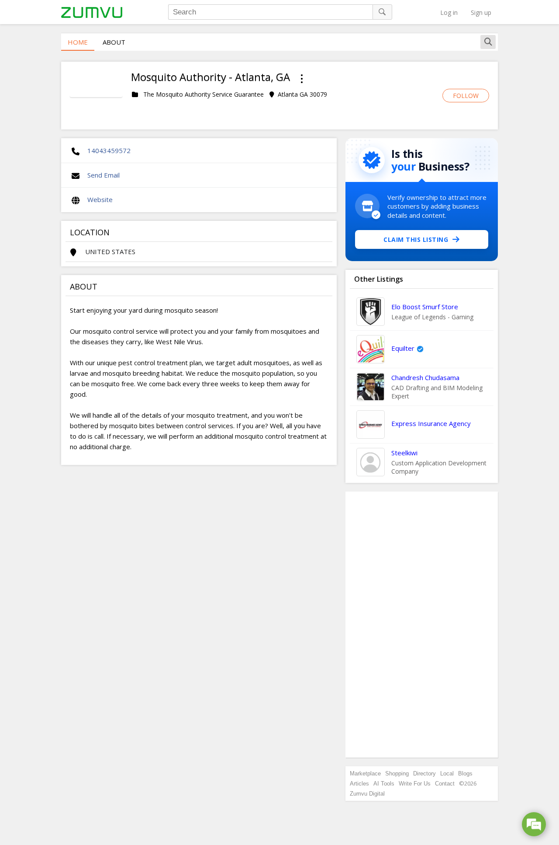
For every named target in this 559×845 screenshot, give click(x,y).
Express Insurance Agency (431, 423)
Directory (424, 773)
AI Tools (383, 783)
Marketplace (365, 773)
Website (100, 199)
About (114, 42)
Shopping (397, 773)
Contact (445, 783)
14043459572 (109, 150)
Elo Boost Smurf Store (424, 306)
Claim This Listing (415, 239)
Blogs (465, 773)
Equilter (402, 348)
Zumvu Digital (367, 793)
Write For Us (415, 783)
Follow (466, 95)
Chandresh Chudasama (425, 377)
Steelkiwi (404, 452)
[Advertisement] (421, 624)
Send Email (103, 175)
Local (447, 773)
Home (78, 42)
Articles (359, 783)
